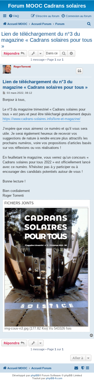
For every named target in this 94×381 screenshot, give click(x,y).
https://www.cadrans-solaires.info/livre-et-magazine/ (41, 119)
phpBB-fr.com (54, 378)
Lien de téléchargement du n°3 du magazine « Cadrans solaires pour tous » (46, 40)
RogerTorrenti (22, 66)
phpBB (35, 375)
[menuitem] (14, 16)
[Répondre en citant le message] (79, 71)
